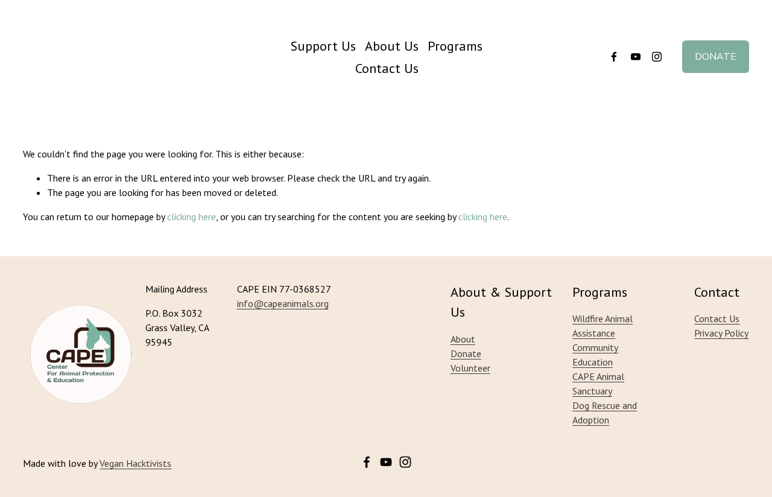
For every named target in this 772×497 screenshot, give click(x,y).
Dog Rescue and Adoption (604, 412)
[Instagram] (657, 57)
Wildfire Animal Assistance (602, 325)
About (463, 339)
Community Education (595, 354)
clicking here (191, 217)
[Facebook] (614, 57)
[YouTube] (636, 57)
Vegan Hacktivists (135, 463)
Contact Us (387, 68)
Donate (715, 56)
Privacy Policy (721, 333)
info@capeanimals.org (283, 303)
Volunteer (470, 368)
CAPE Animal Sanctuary (598, 383)
